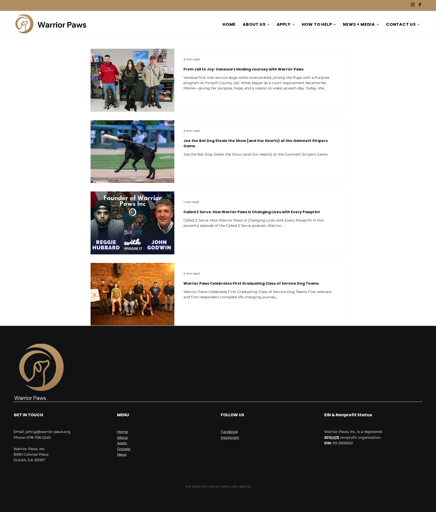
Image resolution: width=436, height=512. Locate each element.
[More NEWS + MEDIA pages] (377, 24)
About (122, 437)
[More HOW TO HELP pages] (334, 24)
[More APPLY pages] (293, 24)
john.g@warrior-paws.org (47, 431)
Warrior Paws (62, 25)
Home (122, 431)
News (122, 454)
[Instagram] (412, 4)
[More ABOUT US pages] (268, 24)
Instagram (230, 437)
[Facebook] (419, 4)
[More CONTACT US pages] (418, 24)
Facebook (229, 431)
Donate (123, 449)
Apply (122, 443)
